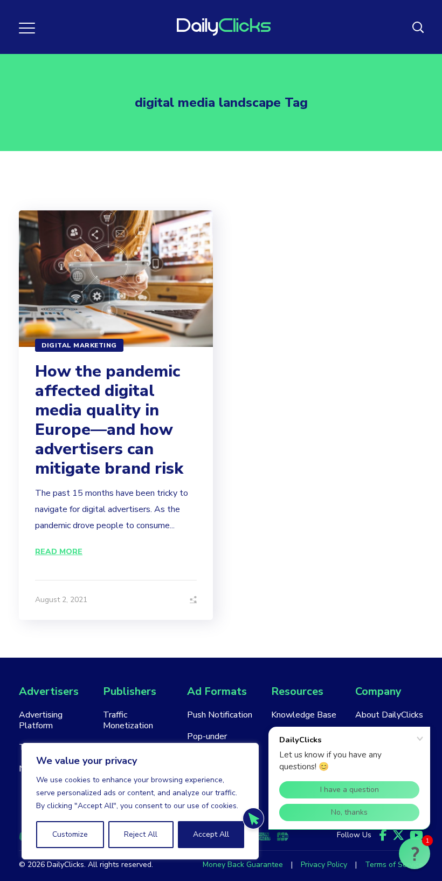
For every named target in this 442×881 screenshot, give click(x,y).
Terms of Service (394, 864)
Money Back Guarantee (243, 864)
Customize (70, 834)
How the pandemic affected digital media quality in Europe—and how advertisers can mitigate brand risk (109, 420)
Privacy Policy (324, 864)
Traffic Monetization (128, 720)
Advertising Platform (41, 720)
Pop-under (207, 736)
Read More (58, 552)
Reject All (140, 834)
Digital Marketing (79, 345)
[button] (414, 853)
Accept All (211, 834)
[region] (140, 801)
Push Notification (219, 715)
